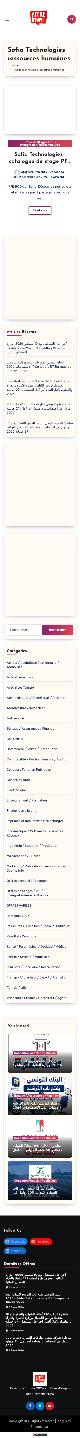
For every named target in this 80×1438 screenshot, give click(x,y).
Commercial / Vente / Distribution (32, 749)
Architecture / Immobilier (26, 708)
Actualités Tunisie (20, 687)
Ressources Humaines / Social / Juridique (38, 926)
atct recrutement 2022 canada (42, 172)
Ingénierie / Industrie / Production (32, 846)
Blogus (62, 1421)
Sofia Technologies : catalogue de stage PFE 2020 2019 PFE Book (40, 161)
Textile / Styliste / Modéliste (28, 957)
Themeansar (40, 1427)
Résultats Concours (21, 936)
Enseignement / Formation (27, 800)
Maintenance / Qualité (23, 856)
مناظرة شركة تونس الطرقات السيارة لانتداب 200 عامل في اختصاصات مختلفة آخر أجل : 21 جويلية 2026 (38, 408)
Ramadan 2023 (18, 916)
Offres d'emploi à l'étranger (27, 881)
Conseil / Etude (18, 780)
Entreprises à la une (21, 811)
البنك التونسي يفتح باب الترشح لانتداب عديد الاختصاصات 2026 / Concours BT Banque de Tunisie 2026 (39, 367)
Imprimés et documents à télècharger (35, 821)
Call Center (15, 739)
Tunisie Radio (17, 988)
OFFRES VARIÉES (19, 905)
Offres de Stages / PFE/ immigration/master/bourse (40, 144)
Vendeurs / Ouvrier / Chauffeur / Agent (37, 998)
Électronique (16, 790)
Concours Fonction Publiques (29, 769)
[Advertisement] (40, 279)
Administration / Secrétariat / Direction (36, 698)
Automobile (15, 718)
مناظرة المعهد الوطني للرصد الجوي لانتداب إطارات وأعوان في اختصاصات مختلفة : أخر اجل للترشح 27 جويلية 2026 (40, 427)
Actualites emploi (20, 677)
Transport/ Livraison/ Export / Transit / (36, 977)
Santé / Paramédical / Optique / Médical (37, 946)
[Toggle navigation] (7, 19)
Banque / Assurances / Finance (30, 728)
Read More (40, 210)
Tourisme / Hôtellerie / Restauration (34, 967)
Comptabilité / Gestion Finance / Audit (36, 759)
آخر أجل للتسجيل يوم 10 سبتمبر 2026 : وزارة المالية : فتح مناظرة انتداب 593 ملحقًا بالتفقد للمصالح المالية (37, 348)
